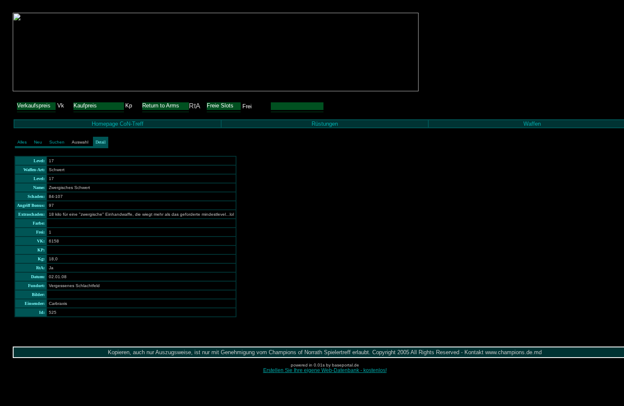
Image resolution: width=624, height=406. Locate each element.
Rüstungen (325, 124)
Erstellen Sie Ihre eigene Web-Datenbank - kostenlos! (325, 370)
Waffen (532, 124)
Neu (38, 142)
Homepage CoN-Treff (117, 124)
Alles (22, 142)
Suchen (57, 142)
